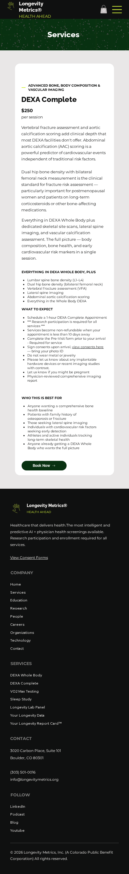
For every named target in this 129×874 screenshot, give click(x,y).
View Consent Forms (29, 557)
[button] (103, 9)
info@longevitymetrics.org (34, 779)
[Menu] (117, 9)
